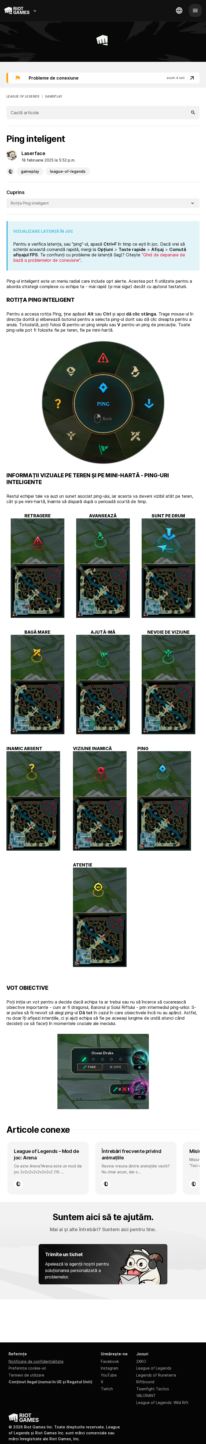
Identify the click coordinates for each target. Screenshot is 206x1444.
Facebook (110, 1361)
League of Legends (153, 1368)
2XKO (141, 1361)
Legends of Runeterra (156, 1375)
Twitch (107, 1388)
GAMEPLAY (53, 96)
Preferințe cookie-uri (27, 1368)
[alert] (103, 78)
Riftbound (145, 1381)
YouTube (109, 1375)
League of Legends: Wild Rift (162, 1402)
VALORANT (146, 1395)
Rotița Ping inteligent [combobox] (30, 203)
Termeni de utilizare (26, 1375)
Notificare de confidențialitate (36, 1361)
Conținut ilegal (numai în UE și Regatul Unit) (50, 1381)
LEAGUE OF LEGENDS (23, 96)
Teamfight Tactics (152, 1388)
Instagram (109, 1368)
